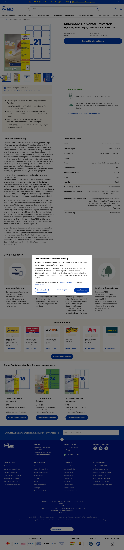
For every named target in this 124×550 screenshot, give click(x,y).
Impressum (39, 285)
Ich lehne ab (41, 290)
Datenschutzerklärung (67, 282)
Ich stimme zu (82, 290)
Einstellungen (62, 290)
